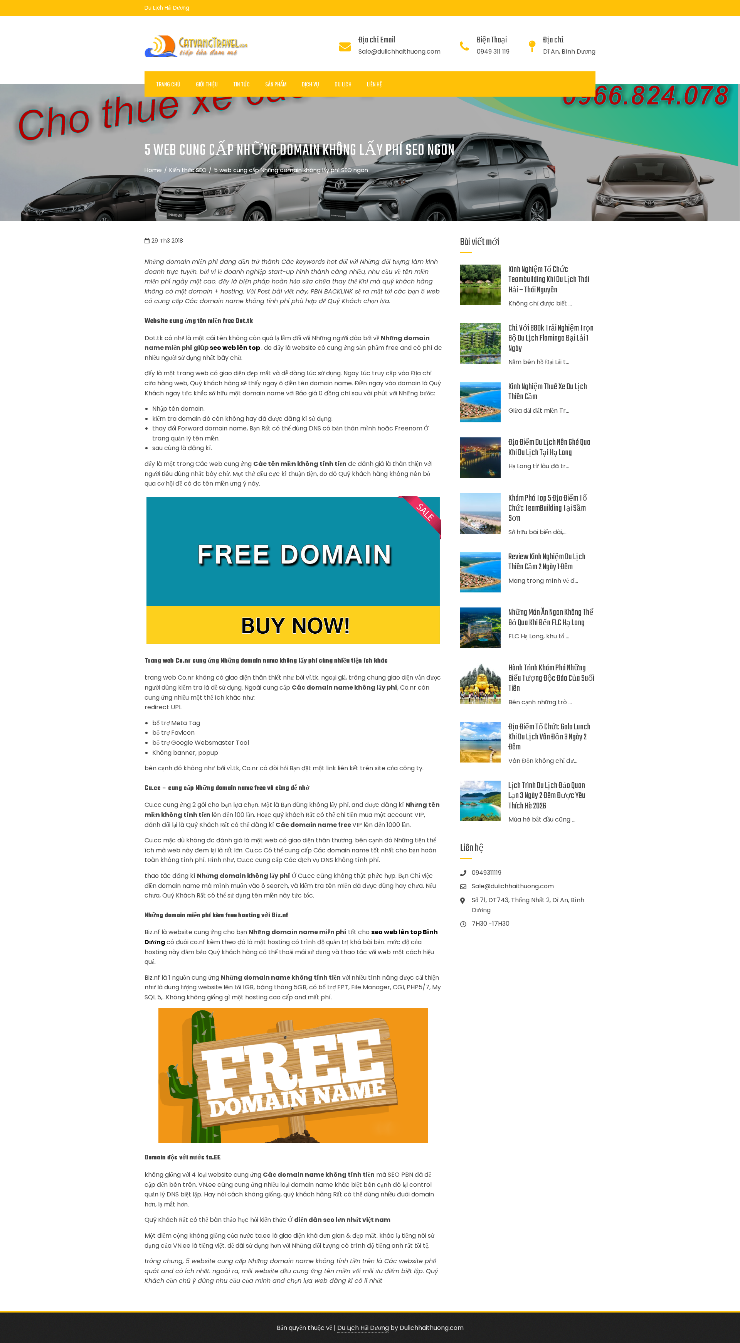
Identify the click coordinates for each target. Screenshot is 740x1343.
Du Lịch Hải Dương (363, 1327)
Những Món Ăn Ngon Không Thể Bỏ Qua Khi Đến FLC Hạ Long (551, 617)
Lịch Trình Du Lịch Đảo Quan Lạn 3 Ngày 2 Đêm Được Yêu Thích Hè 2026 (546, 796)
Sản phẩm (275, 84)
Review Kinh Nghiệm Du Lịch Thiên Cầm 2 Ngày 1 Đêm (546, 562)
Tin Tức (241, 84)
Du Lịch (343, 84)
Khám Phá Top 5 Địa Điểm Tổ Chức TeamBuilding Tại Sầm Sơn (547, 508)
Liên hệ (374, 84)
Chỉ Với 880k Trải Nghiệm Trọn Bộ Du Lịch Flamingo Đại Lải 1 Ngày (551, 338)
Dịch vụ (310, 84)
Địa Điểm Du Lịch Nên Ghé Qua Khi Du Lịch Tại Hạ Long (549, 447)
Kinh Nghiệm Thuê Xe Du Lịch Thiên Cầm (547, 391)
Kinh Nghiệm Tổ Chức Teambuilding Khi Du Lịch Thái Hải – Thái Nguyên (548, 280)
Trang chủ (168, 84)
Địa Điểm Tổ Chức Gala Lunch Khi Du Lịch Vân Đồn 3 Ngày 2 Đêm (549, 737)
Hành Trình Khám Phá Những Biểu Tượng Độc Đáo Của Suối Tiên (551, 678)
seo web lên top (235, 347)
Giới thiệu (207, 84)
